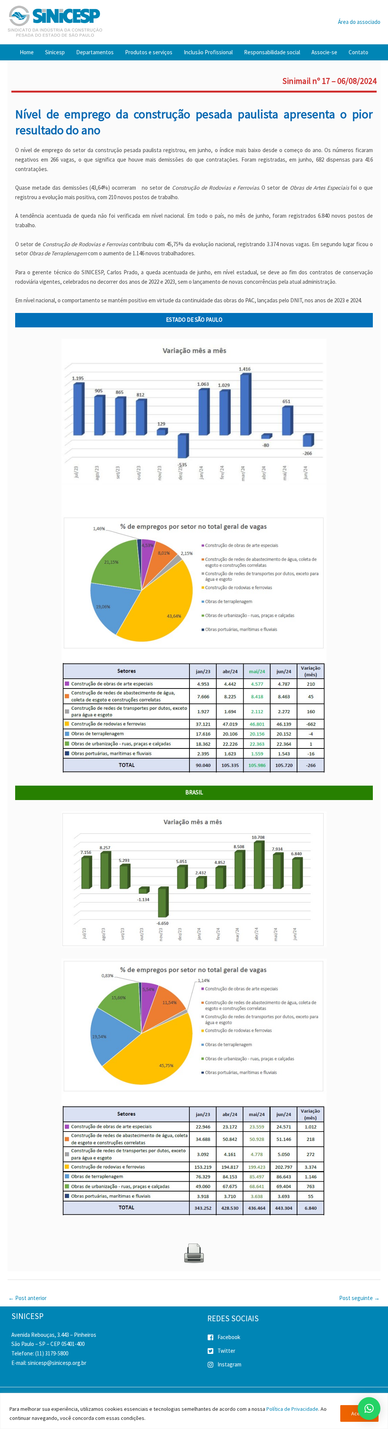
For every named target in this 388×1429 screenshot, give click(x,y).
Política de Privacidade (292, 1408)
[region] (194, 1411)
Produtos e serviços (148, 52)
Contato (358, 52)
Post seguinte (359, 1298)
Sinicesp (55, 52)
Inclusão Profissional (208, 52)
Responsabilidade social (272, 52)
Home (27, 52)
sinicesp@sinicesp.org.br (57, 1362)
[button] (369, 1408)
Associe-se (324, 52)
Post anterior (27, 1298)
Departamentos (95, 52)
